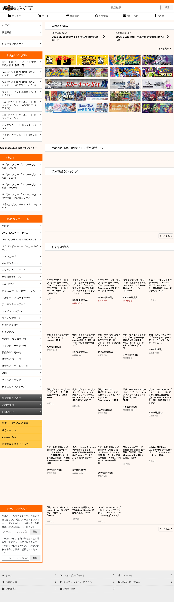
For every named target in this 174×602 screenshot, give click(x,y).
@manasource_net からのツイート (19, 147)
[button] (159, 16)
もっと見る (164, 48)
